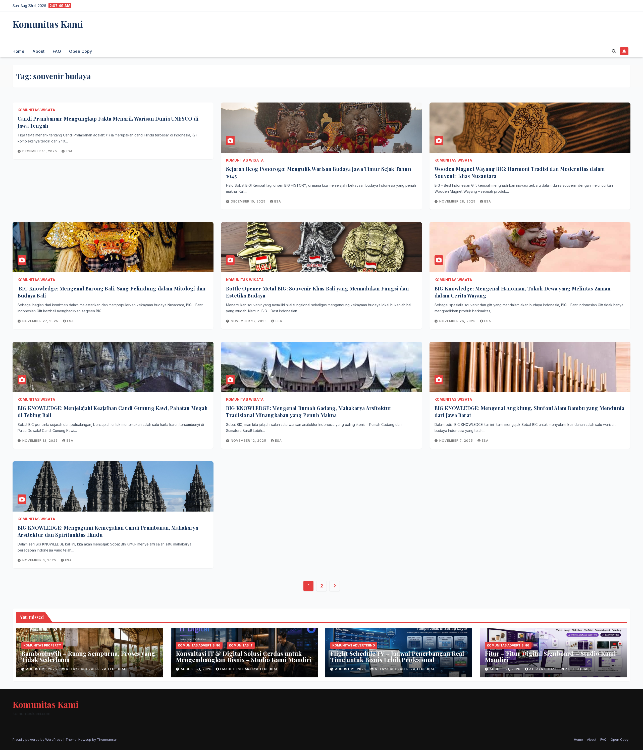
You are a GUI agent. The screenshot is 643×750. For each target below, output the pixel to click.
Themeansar (107, 739)
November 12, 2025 (249, 440)
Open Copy (80, 51)
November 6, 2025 (39, 560)
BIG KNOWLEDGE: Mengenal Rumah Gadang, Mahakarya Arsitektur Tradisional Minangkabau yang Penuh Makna (309, 411)
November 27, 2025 (40, 321)
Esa (69, 151)
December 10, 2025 (40, 151)
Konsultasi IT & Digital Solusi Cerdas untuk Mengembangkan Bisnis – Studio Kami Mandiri (244, 656)
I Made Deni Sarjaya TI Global (249, 669)
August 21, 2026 (42, 669)
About (38, 51)
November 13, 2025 (40, 440)
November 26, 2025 (457, 321)
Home (18, 51)
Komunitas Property (42, 645)
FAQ (57, 51)
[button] (614, 51)
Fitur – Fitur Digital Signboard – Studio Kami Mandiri (550, 656)
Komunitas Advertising (199, 645)
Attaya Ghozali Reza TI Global (96, 669)
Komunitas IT (241, 645)
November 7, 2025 (456, 440)
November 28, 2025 (457, 201)
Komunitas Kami (48, 24)
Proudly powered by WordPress (38, 739)
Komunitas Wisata (36, 110)
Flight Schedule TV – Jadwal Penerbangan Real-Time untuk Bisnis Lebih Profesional (398, 656)
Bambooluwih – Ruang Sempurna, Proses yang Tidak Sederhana (88, 656)
